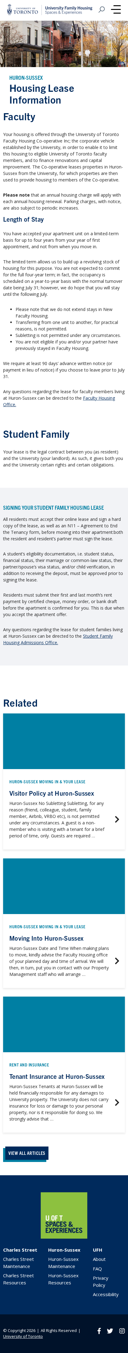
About (99, 1259)
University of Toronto (23, 1336)
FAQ (97, 1269)
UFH (97, 1250)
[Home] (64, 1237)
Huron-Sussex (64, 1250)
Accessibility (106, 1294)
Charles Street (20, 1250)
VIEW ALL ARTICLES (26, 1153)
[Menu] (116, 10)
